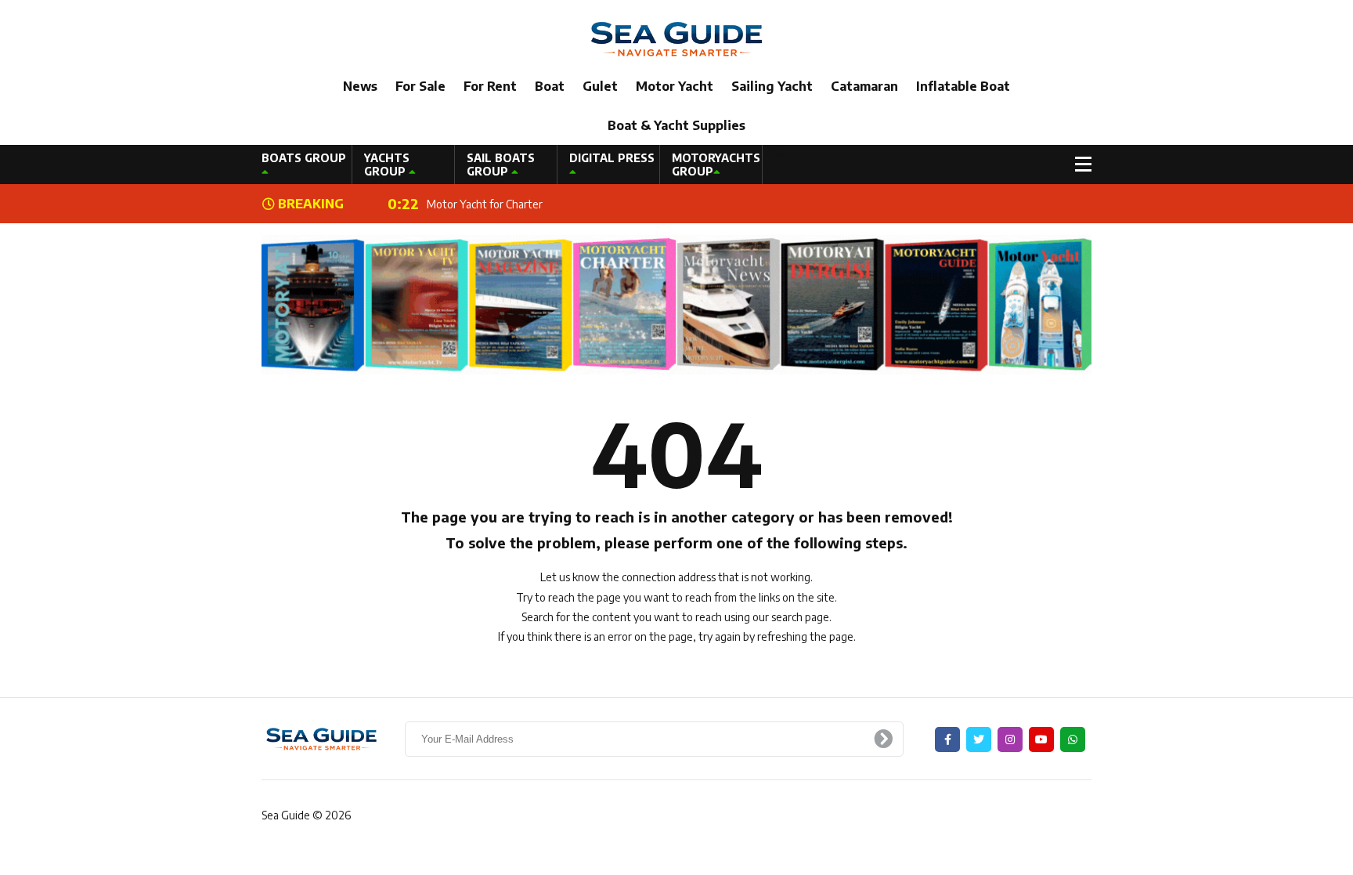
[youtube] (1041, 739)
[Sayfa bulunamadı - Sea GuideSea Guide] (676, 38)
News (360, 86)
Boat (550, 86)
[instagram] (1010, 739)
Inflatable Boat (963, 86)
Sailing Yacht (772, 86)
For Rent (490, 86)
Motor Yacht (674, 86)
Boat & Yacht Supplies (676, 125)
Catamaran (864, 86)
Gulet (600, 86)
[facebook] (947, 739)
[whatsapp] (1072, 739)
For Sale (420, 86)
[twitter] (978, 739)
